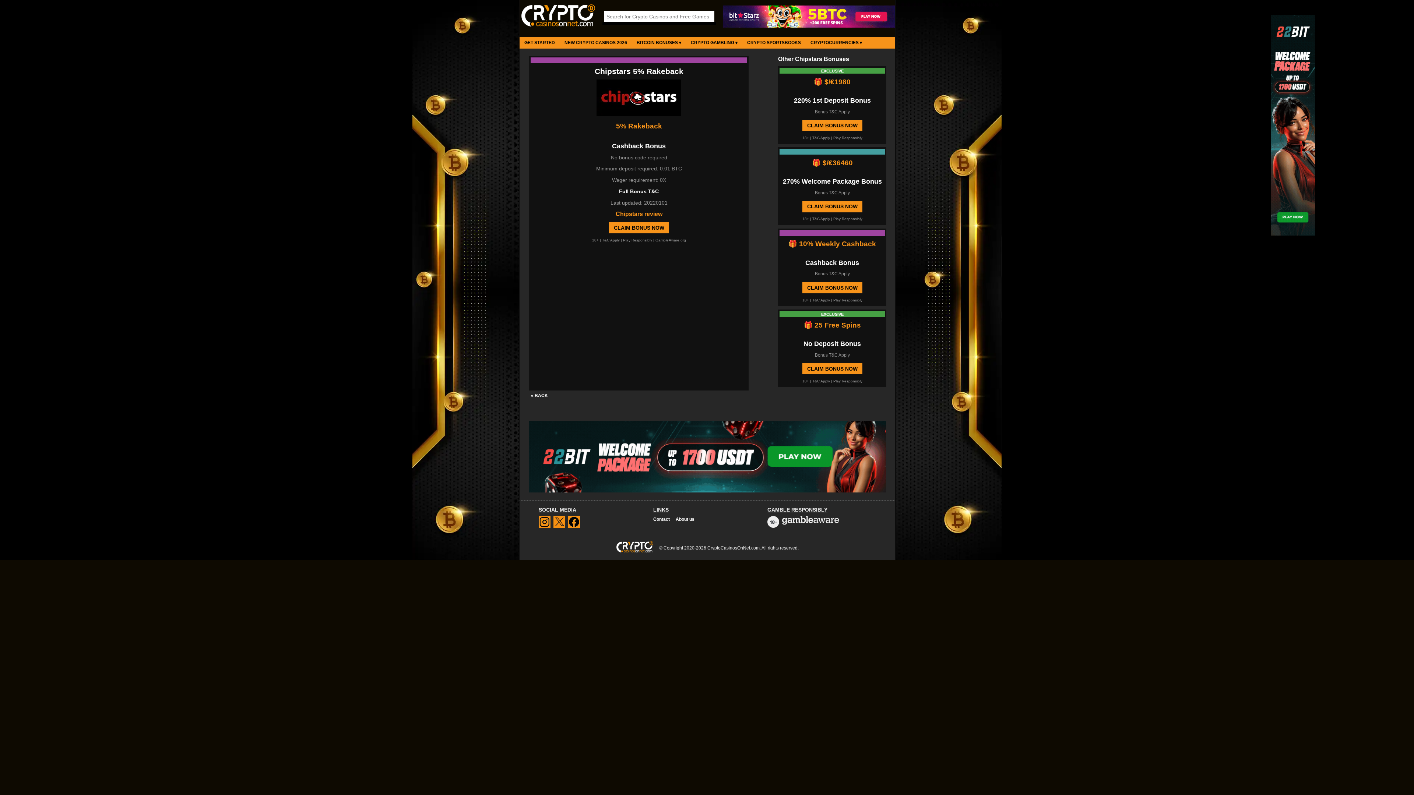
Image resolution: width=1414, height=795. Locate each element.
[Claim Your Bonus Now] (639, 99)
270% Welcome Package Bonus (832, 181)
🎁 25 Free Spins (832, 325)
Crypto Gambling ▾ (714, 42)
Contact (661, 519)
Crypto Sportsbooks (774, 42)
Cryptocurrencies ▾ (836, 42)
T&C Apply (611, 240)
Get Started (539, 42)
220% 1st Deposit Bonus (832, 100)
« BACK (539, 395)
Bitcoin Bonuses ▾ (659, 42)
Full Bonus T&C (639, 191)
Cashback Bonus (832, 262)
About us (685, 519)
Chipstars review (639, 214)
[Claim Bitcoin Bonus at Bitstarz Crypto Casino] (809, 26)
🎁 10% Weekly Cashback (832, 244)
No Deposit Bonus (832, 343)
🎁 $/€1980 (832, 82)
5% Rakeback (639, 126)
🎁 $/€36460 (832, 163)
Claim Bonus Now (639, 228)
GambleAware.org (670, 240)
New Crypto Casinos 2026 (595, 42)
